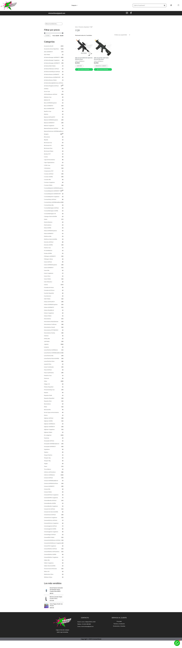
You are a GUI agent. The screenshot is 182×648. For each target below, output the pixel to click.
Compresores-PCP (48, 171)
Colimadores (47, 168)
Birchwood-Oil (47, 145)
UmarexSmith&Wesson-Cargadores (53, 543)
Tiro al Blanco (47, 469)
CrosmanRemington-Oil (50, 213)
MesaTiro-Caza (47, 375)
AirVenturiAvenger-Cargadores (51, 60)
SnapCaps (46, 438)
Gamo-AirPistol (48, 262)
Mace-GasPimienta (49, 372)
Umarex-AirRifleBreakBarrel (51, 480)
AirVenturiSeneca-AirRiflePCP (51, 74)
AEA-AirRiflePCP (48, 51)
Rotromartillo (47, 409)
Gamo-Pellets (47, 279)
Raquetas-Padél (48, 395)
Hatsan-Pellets (47, 315)
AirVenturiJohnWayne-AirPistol (52, 71)
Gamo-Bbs (46, 270)
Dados (45, 219)
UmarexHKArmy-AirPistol (50, 520)
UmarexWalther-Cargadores (51, 557)
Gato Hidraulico (48, 281)
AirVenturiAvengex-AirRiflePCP (52, 63)
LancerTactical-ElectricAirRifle (51, 358)
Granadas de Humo (49, 287)
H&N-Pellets (47, 298)
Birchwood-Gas (48, 142)
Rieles (45, 406)
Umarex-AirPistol (48, 477)
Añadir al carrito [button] (100, 66)
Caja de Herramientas (49, 159)
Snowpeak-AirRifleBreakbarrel (51, 443)
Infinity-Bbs (47, 338)
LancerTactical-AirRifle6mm (51, 350)
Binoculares (47, 137)
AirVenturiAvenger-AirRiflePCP (52, 57)
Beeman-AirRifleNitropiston (51, 119)
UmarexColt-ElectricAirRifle (51, 511)
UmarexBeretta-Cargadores (51, 506)
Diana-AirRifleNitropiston (50, 230)
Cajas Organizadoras (49, 162)
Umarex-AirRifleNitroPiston (51, 483)
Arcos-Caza (47, 91)
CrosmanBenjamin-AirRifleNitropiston (53, 188)
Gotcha (46, 284)
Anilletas (46, 88)
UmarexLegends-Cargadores (51, 531)
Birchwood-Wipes (48, 151)
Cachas (46, 156)
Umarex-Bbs (47, 489)
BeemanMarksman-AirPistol (51, 128)
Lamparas (46, 347)
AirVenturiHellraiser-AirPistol (51, 68)
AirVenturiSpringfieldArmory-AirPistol (53, 83)
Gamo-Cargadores (48, 273)
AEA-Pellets (47, 54)
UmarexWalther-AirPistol (50, 548)
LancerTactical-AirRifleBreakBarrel (52, 352)
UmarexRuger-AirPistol (50, 534)
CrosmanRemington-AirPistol (51, 208)
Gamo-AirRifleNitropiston (50, 264)
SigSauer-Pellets (48, 432)
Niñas (45, 381)
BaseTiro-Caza (47, 111)
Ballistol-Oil (47, 100)
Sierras (45, 415)
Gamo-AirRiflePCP (48, 267)
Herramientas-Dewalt (49, 327)
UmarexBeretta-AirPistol (50, 500)
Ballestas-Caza (47, 97)
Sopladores (47, 449)
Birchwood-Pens (48, 148)
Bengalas (46, 134)
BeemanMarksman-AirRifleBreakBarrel (53, 131)
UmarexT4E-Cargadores (50, 546)
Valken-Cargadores (49, 563)
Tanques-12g (47, 457)
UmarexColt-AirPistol (49, 509)
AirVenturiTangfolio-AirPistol (51, 85)
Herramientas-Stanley (49, 333)
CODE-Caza (47, 165)
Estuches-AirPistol (48, 242)
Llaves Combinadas (49, 367)
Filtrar (47, 35)
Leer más (79, 66)
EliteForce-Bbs (47, 236)
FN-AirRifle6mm (48, 250)
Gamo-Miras (47, 276)
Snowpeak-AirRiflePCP (50, 446)
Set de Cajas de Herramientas (51, 412)
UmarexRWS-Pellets (49, 537)
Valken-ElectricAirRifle (49, 565)
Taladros (46, 452)
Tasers (45, 466)
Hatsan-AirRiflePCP (49, 307)
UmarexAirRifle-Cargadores (51, 497)
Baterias (46, 114)
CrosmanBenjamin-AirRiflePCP (52, 191)
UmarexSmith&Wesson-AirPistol (52, 540)
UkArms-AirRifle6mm (49, 475)
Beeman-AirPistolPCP (49, 117)
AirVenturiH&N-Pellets (50, 66)
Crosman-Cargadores (49, 182)
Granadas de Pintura (49, 290)
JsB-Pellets (47, 341)
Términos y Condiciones (119, 623)
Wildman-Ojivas (48, 577)
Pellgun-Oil (47, 384)
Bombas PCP (47, 154)
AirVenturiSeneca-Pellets (50, 80)
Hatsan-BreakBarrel (49, 310)
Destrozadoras (47, 225)
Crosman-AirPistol (48, 173)
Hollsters (46, 335)
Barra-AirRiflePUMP (49, 108)
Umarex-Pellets (48, 492)
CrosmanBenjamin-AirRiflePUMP (52, 193)
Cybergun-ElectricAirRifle (50, 216)
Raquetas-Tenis (48, 401)
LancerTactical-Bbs (48, 355)
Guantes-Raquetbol (49, 293)
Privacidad (119, 621)
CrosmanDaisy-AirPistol (50, 199)
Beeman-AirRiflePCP (49, 122)
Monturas (46, 378)
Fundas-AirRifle (48, 253)
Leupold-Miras (47, 364)
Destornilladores (48, 222)
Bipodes (46, 139)
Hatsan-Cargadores (49, 313)
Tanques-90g (47, 460)
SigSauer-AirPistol (48, 418)
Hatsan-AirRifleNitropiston (51, 304)
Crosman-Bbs (47, 179)
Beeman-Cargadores (49, 125)
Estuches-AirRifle (48, 244)
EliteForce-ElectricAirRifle (50, 239)
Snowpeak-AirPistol (49, 440)
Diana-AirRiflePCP (48, 233)
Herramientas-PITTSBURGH (51, 330)
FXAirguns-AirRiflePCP (50, 256)
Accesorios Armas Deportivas (51, 48)
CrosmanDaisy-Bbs (49, 205)
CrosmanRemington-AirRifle (51, 210)
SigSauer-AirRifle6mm (49, 423)
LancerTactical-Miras (49, 361)
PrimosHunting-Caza (49, 389)
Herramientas (47, 318)
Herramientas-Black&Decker (51, 321)
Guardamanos (47, 296)
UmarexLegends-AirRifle (50, 528)
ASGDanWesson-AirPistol (50, 94)
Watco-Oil (46, 571)
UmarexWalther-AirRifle (50, 554)
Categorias (73, 5)
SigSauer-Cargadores (49, 429)
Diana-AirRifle (47, 227)
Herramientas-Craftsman (50, 324)
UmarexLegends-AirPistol (50, 526)
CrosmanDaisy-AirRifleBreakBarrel (52, 202)
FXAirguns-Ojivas (48, 259)
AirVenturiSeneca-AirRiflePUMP (52, 77)
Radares (46, 392)
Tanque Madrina (48, 455)
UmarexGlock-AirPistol (50, 514)
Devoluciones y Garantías (119, 626)
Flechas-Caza (47, 247)
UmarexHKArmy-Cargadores (51, 523)
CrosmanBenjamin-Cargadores (51, 196)
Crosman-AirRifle (48, 176)
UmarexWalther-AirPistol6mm (51, 551)
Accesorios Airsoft (48, 46)
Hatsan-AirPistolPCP (49, 301)
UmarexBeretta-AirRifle (50, 503)
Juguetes (46, 344)
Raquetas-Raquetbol (49, 398)
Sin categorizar (47, 435)
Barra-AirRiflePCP (48, 105)
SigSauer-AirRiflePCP (49, 426)
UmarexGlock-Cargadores (50, 517)
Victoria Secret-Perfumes (50, 568)
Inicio (76, 27)
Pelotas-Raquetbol (48, 386)
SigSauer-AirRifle (48, 421)
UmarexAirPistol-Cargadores (51, 494)
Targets (46, 463)
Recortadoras (47, 404)
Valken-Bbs (47, 560)
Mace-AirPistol (48, 369)
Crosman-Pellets (48, 185)
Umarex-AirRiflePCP (49, 486)
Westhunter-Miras (48, 574)
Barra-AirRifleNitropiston (50, 102)
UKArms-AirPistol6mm (50, 472)
